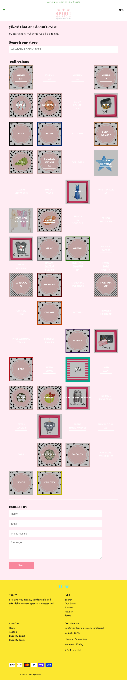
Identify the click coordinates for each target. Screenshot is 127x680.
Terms (68, 615)
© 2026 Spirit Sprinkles (30, 675)
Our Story (70, 604)
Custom (13, 632)
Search (68, 600)
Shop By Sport (17, 636)
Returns (69, 608)
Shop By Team (17, 640)
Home (12, 628)
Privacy (69, 612)
